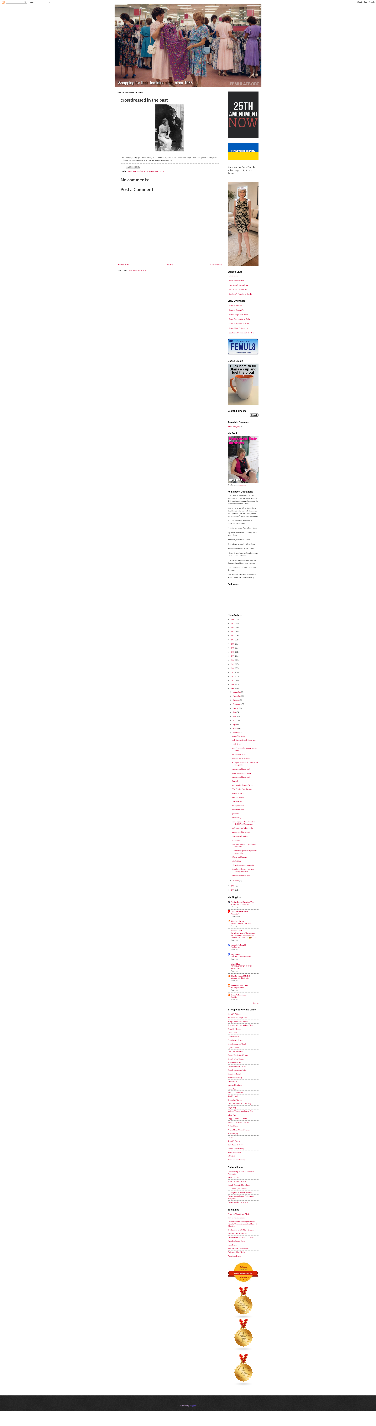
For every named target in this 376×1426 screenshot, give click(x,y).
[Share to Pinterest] (138, 167)
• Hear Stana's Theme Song (238, 284)
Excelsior (234, 997)
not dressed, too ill (239, 754)
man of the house (238, 736)
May (235, 720)
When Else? (235, 914)
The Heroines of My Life (241, 975)
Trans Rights (232, 1244)
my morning (236, 817)
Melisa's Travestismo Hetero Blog (240, 1111)
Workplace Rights (234, 1256)
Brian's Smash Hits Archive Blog (240, 1025)
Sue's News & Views (235, 1144)
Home (170, 264)
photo (146, 171)
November (237, 696)
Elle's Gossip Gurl (234, 1062)
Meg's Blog (232, 1107)
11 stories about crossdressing (243, 865)
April (235, 724)
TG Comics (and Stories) (237, 1188)
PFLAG (230, 1137)
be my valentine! (238, 805)
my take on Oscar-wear (241, 758)
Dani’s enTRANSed (235, 1051)
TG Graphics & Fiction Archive (240, 1192)
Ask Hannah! (235, 947)
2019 (233, 647)
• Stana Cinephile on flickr (238, 314)
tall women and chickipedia (242, 828)
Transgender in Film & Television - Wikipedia (241, 1197)
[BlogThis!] (130, 167)
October (236, 700)
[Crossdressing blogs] (243, 1318)
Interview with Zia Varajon (240, 978)
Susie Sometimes (234, 1152)
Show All (255, 1003)
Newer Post (124, 264)
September (237, 704)
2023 (233, 631)
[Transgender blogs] (243, 1385)
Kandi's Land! (236, 930)
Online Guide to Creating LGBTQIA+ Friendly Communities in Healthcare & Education (242, 1223)
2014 (233, 668)
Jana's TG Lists (233, 1177)
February (236, 732)
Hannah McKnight (238, 944)
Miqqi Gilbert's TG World (237, 1118)
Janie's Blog (232, 1081)
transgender (153, 171)
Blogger (192, 1405)
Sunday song (237, 801)
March (235, 728)
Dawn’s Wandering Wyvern (238, 1055)
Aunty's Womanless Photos (238, 1021)
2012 (233, 676)
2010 (233, 684)
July (234, 712)
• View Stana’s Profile (236, 280)
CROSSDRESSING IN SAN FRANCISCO (241, 967)
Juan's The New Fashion (237, 1181)
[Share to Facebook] (136, 167)
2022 (233, 635)
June (235, 716)
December (237, 692)
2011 (233, 680)
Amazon (242, 484)
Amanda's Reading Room (237, 1017)
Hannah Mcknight (234, 1073)
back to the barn (238, 809)
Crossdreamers (233, 1036)
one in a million (238, 797)
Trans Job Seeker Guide (236, 1241)
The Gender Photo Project (242, 789)
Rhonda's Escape (237, 921)
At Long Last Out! (237, 987)
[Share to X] (133, 167)
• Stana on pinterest (235, 305)
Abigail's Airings (234, 1014)
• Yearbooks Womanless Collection (241, 332)
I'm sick (235, 781)
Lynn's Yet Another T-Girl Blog (239, 1103)
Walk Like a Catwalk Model (238, 1248)
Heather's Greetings (235, 1077)
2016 (233, 660)
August (236, 708)
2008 (233, 885)
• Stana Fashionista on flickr (238, 323)
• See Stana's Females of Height (240, 294)
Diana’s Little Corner (239, 911)
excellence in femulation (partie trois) (244, 749)
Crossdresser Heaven (235, 1040)
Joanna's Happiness (238, 994)
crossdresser (131, 171)
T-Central (231, 1156)
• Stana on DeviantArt (236, 310)
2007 (233, 890)
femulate (140, 171)
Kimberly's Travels (235, 1100)
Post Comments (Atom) (137, 270)
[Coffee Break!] (243, 404)
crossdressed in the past (241, 768)
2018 (233, 652)
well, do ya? (236, 744)
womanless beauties (239, 836)
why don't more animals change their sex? (244, 845)
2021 (233, 639)
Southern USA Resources (237, 1233)
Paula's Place (233, 1126)
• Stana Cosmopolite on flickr (239, 319)
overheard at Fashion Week (242, 785)
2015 (233, 664)
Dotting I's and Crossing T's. (242, 902)
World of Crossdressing (236, 1159)
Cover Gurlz (232, 1032)
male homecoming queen (241, 773)
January (236, 880)
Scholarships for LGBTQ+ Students (241, 1229)
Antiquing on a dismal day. (240, 904)
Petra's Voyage (233, 1133)
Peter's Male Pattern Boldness (239, 1129)
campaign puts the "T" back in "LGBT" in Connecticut (243, 822)
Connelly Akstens (234, 1029)
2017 (233, 656)
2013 (233, 672)
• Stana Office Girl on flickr (238, 328)
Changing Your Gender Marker (239, 1214)
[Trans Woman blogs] (243, 1350)
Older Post (216, 264)
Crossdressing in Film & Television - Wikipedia (241, 1172)
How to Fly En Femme (236, 1217)
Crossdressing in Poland (237, 1043)
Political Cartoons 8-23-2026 (241, 923)
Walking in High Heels (236, 1252)
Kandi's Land (232, 1096)
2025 (233, 623)
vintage (161, 171)
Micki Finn (235, 964)
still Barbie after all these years (244, 740)
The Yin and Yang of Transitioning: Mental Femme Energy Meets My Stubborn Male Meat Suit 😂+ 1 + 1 (243, 935)
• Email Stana (233, 275)
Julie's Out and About (239, 985)
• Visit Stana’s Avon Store (237, 289)
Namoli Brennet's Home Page (239, 1185)
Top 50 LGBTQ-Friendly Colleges (241, 1237)
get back (235, 813)
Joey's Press (235, 954)
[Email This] (127, 167)
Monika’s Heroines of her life (238, 1122)
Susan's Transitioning (236, 1148)
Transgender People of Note (238, 1202)
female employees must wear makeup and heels (243, 870)
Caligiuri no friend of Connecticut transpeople (245, 763)
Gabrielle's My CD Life (237, 1066)
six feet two (236, 861)
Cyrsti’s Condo (233, 1047)
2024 (233, 627)
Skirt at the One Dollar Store (241, 956)
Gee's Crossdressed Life (237, 1070)
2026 (233, 619)
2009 (233, 688)
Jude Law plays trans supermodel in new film (244, 851)
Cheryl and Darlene (239, 857)
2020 (233, 643)
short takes (236, 840)
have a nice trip (238, 793)
